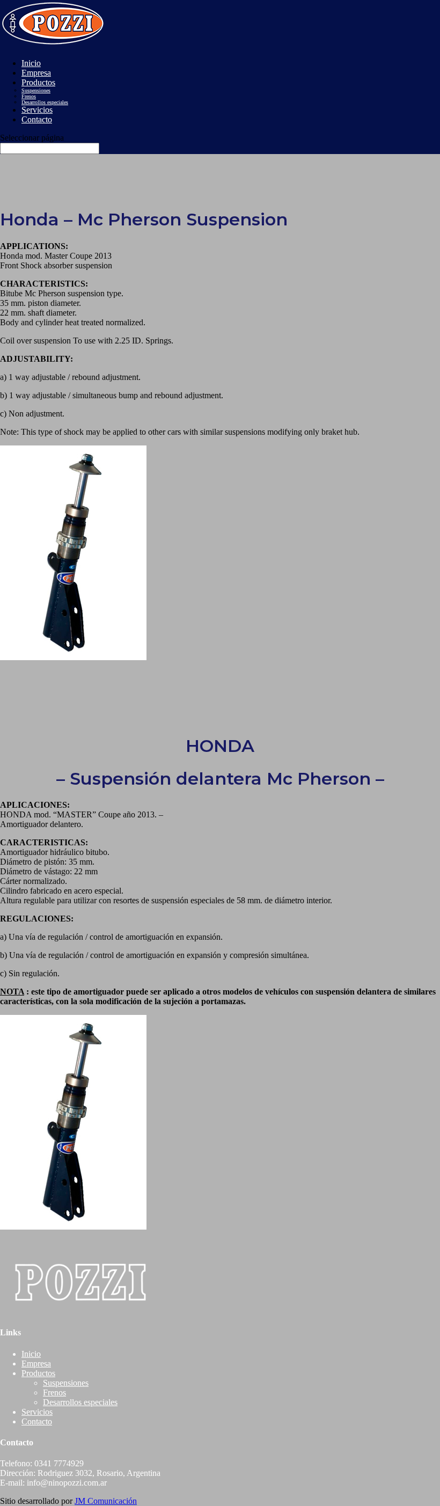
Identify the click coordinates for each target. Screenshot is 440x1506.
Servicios (37, 109)
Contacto (36, 119)
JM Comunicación (106, 1500)
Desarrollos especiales (44, 102)
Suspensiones (35, 90)
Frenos (28, 96)
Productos (38, 82)
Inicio (31, 63)
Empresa (36, 72)
